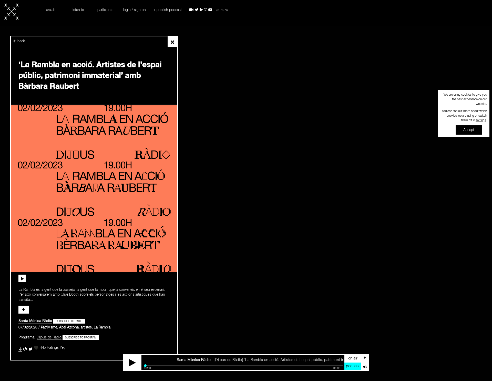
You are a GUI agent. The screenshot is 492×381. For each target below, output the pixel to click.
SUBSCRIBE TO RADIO (69, 321)
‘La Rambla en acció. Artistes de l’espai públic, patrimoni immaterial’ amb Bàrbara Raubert (306, 360)
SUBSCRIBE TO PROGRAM (80, 337)
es (222, 10)
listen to (78, 10)
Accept (468, 130)
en (226, 10)
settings (481, 120)
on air (352, 358)
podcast (353, 366)
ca (217, 10)
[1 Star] (36, 347)
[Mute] (364, 366)
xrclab (50, 10)
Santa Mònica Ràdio (35, 321)
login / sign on (134, 10)
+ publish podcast (167, 10)
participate (105, 10)
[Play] (132, 362)
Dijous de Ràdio (49, 337)
